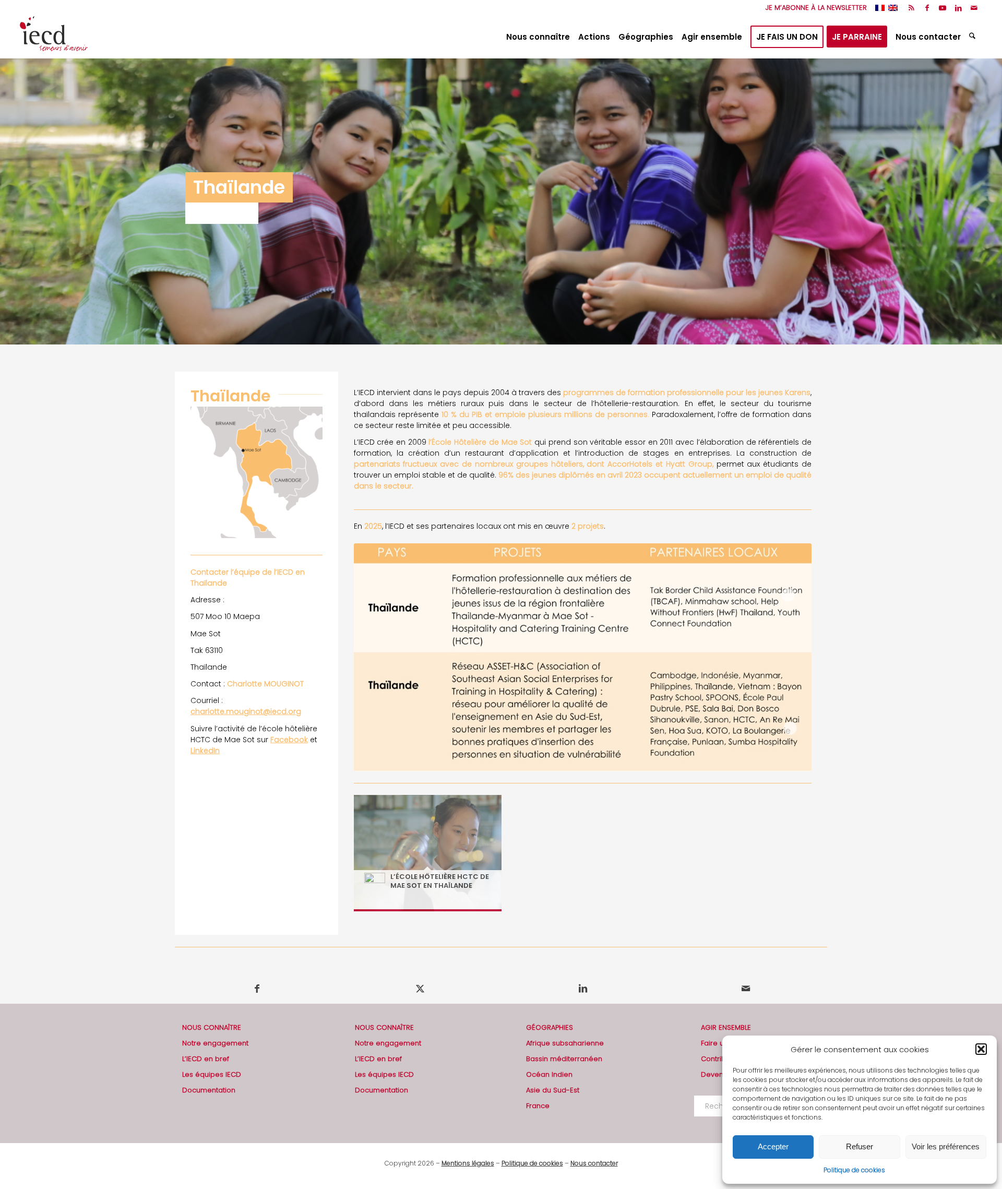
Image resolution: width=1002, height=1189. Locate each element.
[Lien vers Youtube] (942, 8)
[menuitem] (813, 7)
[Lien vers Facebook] (927, 8)
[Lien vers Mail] (974, 8)
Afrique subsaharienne (565, 1043)
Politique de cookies (854, 1170)
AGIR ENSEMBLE (726, 1027)
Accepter (773, 1146)
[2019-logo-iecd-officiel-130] (54, 37)
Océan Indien (549, 1074)
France (538, 1106)
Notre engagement (215, 1043)
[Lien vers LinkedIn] (958, 8)
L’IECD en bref (205, 1059)
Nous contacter (594, 1163)
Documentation (208, 1090)
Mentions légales (468, 1163)
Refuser (859, 1146)
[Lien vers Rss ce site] (911, 8)
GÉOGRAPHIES (549, 1027)
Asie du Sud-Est (552, 1090)
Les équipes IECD (211, 1074)
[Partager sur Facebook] (256, 988)
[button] (981, 1049)
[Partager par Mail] (745, 988)
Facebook (289, 739)
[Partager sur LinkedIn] (583, 988)
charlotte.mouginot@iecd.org (245, 711)
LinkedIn (205, 750)
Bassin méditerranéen (564, 1059)
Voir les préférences (946, 1146)
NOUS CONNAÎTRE (211, 1027)
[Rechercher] (973, 37)
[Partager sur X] (420, 988)
